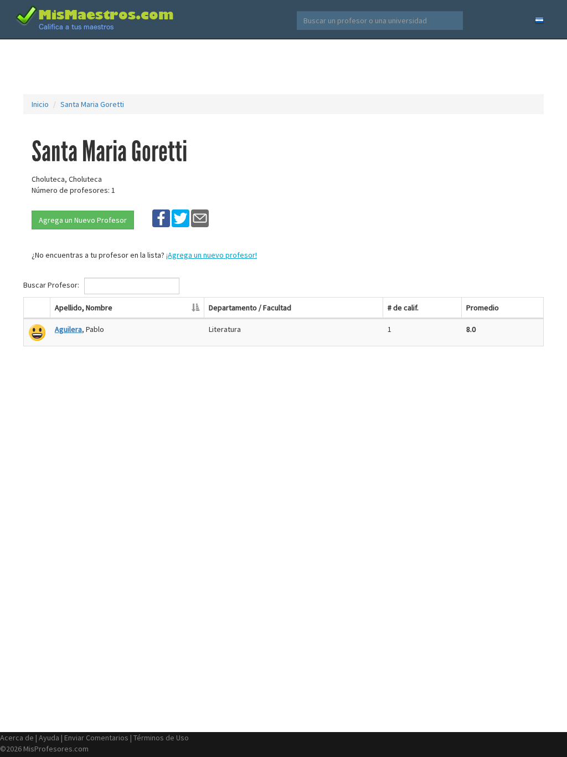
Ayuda (49, 738)
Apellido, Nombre (83, 308)
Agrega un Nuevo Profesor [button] (83, 220)
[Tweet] (180, 218)
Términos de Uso (161, 738)
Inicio (40, 104)
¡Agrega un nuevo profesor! (211, 255)
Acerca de (17, 738)
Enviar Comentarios (96, 738)
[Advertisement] (283, 66)
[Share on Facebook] (161, 218)
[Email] (200, 218)
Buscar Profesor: (52, 285)
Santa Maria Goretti (92, 104)
